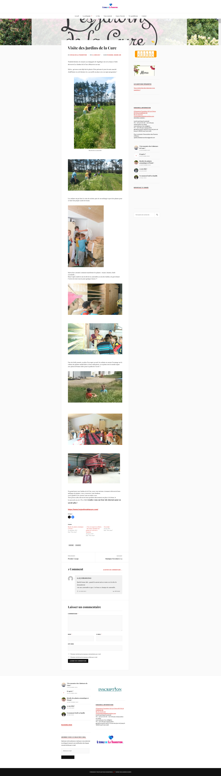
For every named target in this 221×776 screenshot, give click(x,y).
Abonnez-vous (68, 757)
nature (71, 545)
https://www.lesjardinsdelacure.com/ (83, 509)
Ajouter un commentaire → (112, 570)
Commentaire (73, 613)
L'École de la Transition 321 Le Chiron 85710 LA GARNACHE (145, 112)
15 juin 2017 (82, 591)
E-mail (99, 634)
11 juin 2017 (96, 55)
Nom (70, 634)
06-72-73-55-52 (101, 712)
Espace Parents (120, 16)
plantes (78, 545)
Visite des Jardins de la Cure (92, 47)
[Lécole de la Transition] (110, 8)
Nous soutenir (108, 16)
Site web (71, 644)
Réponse (117, 591)
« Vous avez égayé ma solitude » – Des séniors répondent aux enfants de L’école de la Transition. (94, 529)
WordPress (109, 772)
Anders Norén (126, 772)
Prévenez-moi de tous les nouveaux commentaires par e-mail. (85, 654)
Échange (110, 55)
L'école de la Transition (78, 55)
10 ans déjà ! (107, 527)
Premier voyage (73, 559)
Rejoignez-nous (66, 724)
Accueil (77, 16)
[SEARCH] (157, 214)
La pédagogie (87, 16)
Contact (144, 16)
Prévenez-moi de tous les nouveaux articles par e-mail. (83, 657)
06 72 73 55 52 (138, 114)
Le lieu (98, 16)
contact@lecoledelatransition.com (144, 116)
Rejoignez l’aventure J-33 (113, 559)
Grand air (117, 55)
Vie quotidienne (133, 16)
